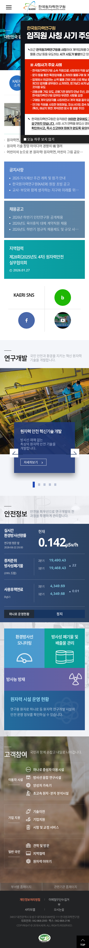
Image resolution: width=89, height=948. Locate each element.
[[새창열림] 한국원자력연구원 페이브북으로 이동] (26, 320)
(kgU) (13, 593)
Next (72, 453)
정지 (60, 614)
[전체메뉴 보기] (8, 7)
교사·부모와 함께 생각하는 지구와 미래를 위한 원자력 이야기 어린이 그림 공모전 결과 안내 (46, 189)
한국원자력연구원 (44, 7)
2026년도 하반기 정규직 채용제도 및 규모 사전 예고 (46, 229)
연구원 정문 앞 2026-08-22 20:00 (15, 538)
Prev (16, 453)
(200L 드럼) (13, 566)
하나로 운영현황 (19, 614)
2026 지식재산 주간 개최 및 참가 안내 (39, 177)
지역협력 (16, 248)
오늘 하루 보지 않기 (40, 139)
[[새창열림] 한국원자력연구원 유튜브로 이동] (63, 320)
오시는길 (59, 909)
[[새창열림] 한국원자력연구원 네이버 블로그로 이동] (63, 297)
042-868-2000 (39, 920)
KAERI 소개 (16, 83)
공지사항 (16, 170)
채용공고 (16, 209)
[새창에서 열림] (44, 938)
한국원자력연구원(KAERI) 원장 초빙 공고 (41, 183)
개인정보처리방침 (30, 899)
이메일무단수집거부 (59, 901)
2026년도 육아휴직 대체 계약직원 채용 (39, 223)
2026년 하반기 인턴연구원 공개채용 (37, 217)
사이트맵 (30, 909)
